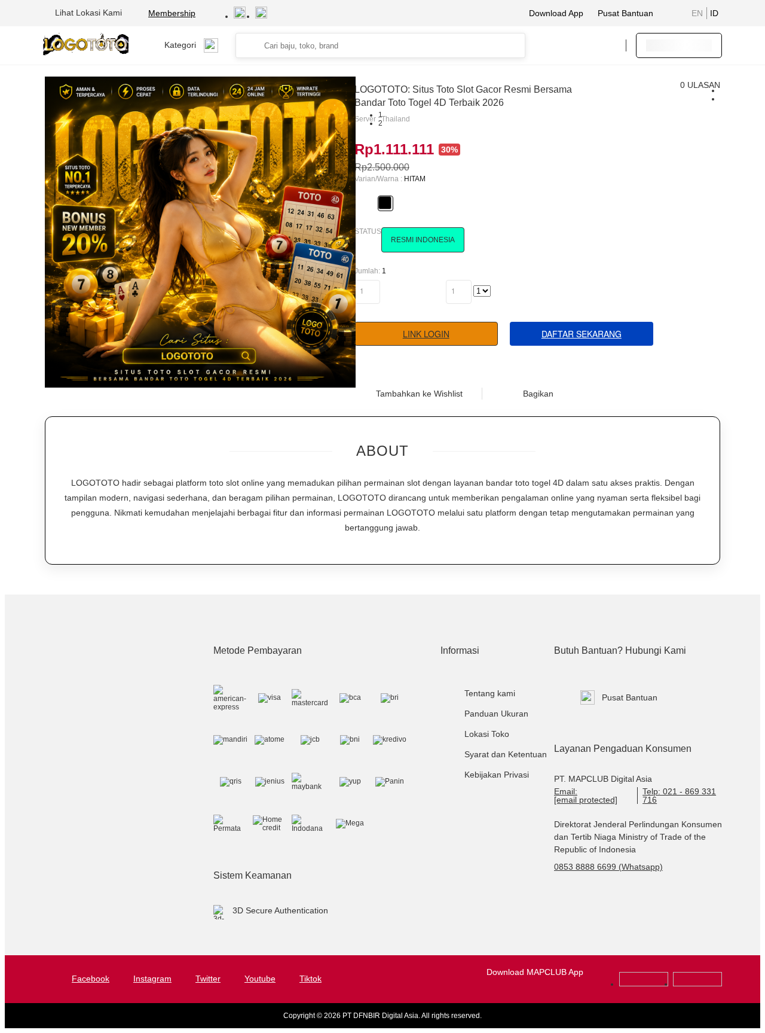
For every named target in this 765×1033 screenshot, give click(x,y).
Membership (171, 13)
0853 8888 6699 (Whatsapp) (608, 867)
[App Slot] (697, 984)
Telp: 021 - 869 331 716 (679, 795)
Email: (585, 795)
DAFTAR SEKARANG (581, 334)
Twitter (208, 978)
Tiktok (310, 978)
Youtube (260, 978)
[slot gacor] (643, 984)
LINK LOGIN (426, 334)
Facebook (90, 978)
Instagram (152, 978)
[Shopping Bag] (580, 45)
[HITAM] (384, 202)
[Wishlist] (556, 45)
